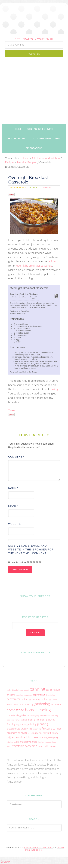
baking (54, 389)
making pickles (47, 720)
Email (13, 506)
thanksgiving (39, 737)
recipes (52, 261)
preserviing (26, 729)
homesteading (38, 710)
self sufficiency (50, 733)
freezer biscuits (19, 704)
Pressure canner (51, 728)
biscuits (15, 690)
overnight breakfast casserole (34, 265)
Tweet (11, 410)
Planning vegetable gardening (21, 724)
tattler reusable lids (18, 737)
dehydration (50, 695)
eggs (55, 699)
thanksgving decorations (47, 742)
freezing (29, 704)
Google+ (5, 861)
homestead (15, 710)
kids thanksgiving (33, 716)
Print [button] (56, 297)
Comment (16, 456)
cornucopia (28, 695)
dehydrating (39, 695)
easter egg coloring (30, 699)
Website (14, 524)
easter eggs (46, 699)
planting (42, 724)
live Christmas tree (47, 716)
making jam (34, 720)
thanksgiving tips (28, 742)
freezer (9, 704)
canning (37, 689)
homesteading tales (16, 715)
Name (13, 488)
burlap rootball (24, 690)
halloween (56, 704)
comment (46, 187)
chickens (11, 695)
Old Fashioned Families (34, 19)
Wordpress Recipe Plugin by (23, 372)
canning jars (53, 689)
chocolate (19, 695)
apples (9, 690)
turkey (9, 746)
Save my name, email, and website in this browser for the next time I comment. (31, 549)
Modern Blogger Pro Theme (38, 848)
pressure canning (17, 733)
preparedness (13, 729)
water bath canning (47, 746)
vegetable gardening (24, 746)
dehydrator (13, 699)
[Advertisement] (34, 93)
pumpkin (31, 733)
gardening (42, 704)
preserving (37, 729)
